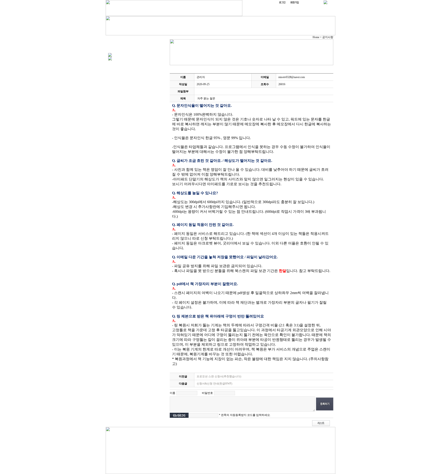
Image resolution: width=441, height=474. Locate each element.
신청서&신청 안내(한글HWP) (214, 383)
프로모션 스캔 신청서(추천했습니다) (219, 376)
